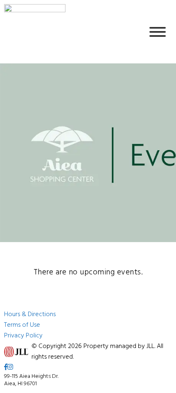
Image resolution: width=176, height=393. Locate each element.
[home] (67, 31)
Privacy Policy (23, 335)
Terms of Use (22, 325)
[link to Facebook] (5, 367)
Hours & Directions (30, 314)
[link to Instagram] (10, 367)
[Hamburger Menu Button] (157, 32)
